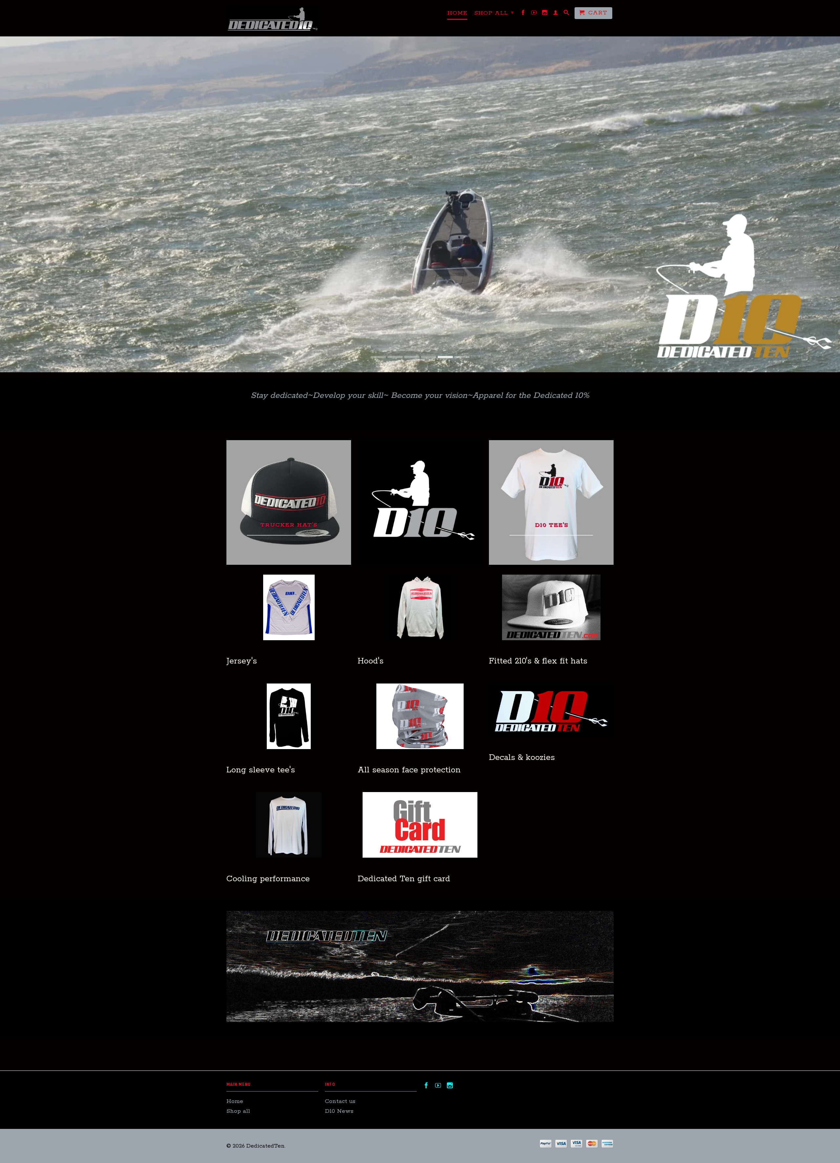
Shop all (494, 13)
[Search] (566, 14)
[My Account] (555, 14)
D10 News (339, 1111)
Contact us (340, 1101)
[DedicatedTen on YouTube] (534, 14)
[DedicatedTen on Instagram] (545, 14)
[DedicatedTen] (272, 18)
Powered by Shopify (315, 1146)
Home (457, 13)
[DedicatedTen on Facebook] (523, 14)
